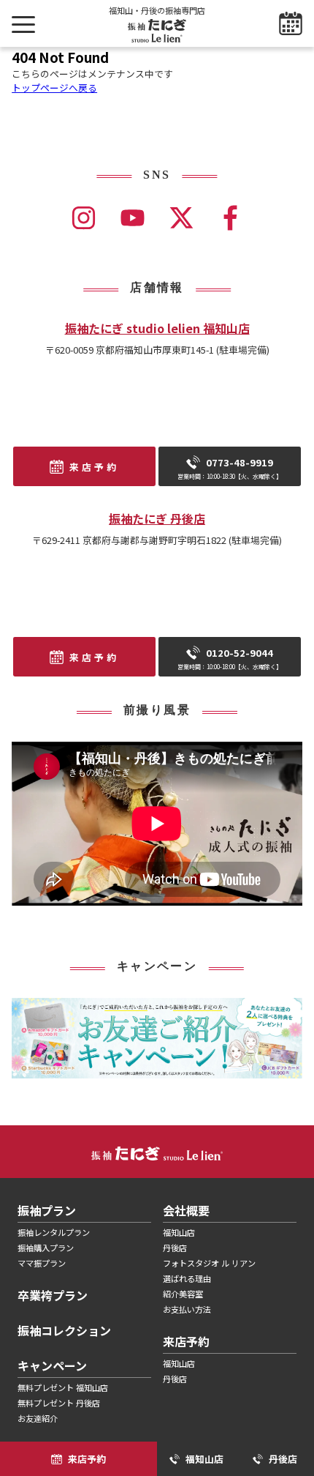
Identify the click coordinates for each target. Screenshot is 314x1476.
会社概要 (186, 1210)
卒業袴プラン (53, 1295)
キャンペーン (52, 1365)
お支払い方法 (187, 1309)
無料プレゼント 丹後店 (59, 1403)
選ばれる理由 (187, 1278)
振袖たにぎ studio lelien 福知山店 (157, 328)
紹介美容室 (183, 1294)
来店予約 (94, 467)
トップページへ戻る (54, 87)
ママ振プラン (42, 1263)
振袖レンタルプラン (54, 1232)
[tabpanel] (157, 1038)
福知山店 (179, 1232)
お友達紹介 (38, 1418)
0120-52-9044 (229, 658)
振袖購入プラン (46, 1247)
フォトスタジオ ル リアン (209, 1263)
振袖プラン (47, 1210)
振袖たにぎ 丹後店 (157, 518)
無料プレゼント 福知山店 (63, 1387)
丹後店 (175, 1247)
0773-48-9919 (229, 467)
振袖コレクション (64, 1330)
